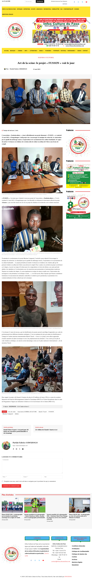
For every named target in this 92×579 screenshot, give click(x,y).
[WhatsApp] (82, 70)
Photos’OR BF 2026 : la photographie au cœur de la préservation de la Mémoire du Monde (79, 516)
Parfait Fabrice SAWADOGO (18, 69)
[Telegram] (48, 420)
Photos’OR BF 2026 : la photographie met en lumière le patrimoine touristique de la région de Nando (12, 516)
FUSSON (51, 411)
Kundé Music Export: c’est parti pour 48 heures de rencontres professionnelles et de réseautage (16, 431)
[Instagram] (78, 2)
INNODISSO (68, 576)
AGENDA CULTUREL (46, 57)
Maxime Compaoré (8, 414)
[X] (82, 2)
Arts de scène (12, 411)
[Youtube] (86, 2)
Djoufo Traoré (43, 411)
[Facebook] (74, 2)
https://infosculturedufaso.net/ (20, 445)
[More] (86, 70)
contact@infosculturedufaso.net (60, 561)
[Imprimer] (44, 420)
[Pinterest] (77, 70)
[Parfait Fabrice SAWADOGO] (5, 69)
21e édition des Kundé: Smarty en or (46, 429)
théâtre (17, 414)
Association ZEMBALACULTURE (27, 411)
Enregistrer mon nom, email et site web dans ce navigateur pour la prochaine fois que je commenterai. (30, 481)
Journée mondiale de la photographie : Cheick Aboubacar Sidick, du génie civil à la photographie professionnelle (34, 516)
